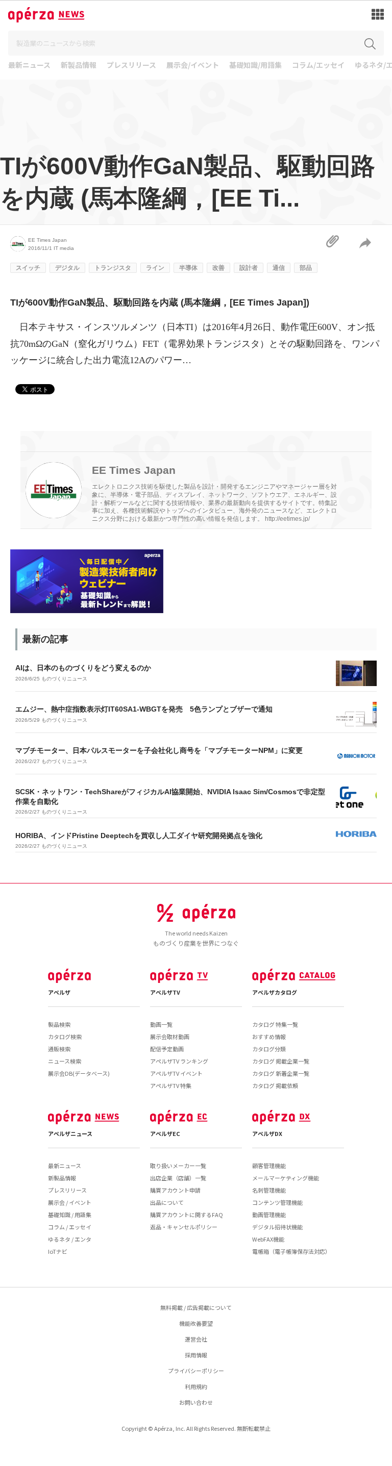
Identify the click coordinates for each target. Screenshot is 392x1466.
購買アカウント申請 (175, 1190)
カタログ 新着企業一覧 (280, 1073)
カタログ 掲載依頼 (275, 1085)
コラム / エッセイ (69, 1227)
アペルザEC (165, 1133)
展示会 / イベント (69, 1202)
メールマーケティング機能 (285, 1178)
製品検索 (59, 1024)
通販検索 (59, 1049)
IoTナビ (57, 1251)
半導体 (188, 267)
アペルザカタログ (274, 992)
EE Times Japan (47, 240)
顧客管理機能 (269, 1165)
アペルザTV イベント (176, 1073)
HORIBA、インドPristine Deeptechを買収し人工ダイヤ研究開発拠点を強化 (138, 835)
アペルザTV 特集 (170, 1085)
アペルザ (59, 992)
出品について (167, 1202)
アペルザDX (267, 1133)
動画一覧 (161, 1024)
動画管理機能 (269, 1214)
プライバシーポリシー (196, 1371)
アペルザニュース (70, 1133)
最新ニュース (29, 65)
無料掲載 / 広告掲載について (196, 1307)
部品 (306, 267)
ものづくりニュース (64, 678)
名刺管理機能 (269, 1190)
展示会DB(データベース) (79, 1073)
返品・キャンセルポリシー (183, 1227)
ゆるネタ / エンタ (69, 1239)
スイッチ (28, 267)
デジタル (67, 267)
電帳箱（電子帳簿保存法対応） (291, 1251)
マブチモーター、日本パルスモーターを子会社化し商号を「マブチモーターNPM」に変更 (159, 750)
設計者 (248, 267)
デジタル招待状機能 (277, 1227)
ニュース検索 (64, 1061)
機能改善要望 (196, 1323)
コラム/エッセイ (318, 65)
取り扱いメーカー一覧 (178, 1165)
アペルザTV (165, 992)
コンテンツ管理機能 (277, 1202)
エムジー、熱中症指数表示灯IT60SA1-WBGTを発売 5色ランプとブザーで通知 (144, 709)
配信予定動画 (167, 1049)
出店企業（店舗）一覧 (178, 1178)
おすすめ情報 (269, 1036)
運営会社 (196, 1339)
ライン (155, 267)
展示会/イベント (192, 65)
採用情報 (196, 1355)
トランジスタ (112, 267)
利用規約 (196, 1386)
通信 (279, 267)
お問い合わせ (196, 1402)
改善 (218, 267)
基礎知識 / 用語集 (69, 1214)
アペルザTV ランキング (179, 1061)
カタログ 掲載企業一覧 (280, 1061)
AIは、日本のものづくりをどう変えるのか (83, 668)
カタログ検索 (65, 1036)
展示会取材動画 (169, 1036)
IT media (64, 248)
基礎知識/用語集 (255, 65)
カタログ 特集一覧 (275, 1024)
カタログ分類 (269, 1049)
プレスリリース (131, 65)
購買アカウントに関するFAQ (186, 1214)
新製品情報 (78, 65)
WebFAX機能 (268, 1239)
